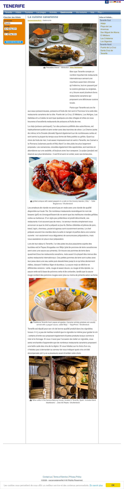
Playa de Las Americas (106, 28)
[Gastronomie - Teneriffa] (115, 1)
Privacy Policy (75, 476)
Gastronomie (66, 12)
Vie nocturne (81, 12)
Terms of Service (60, 476)
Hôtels (18, 12)
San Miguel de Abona (110, 32)
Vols (92, 12)
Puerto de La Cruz (108, 47)
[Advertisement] (48, 87)
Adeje (103, 23)
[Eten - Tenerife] (117, 1)
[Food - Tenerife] (110, 1)
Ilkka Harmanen (76, 67)
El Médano (105, 35)
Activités (53, 12)
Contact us (47, 476)
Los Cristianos (107, 38)
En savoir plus (96, 485)
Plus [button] (100, 12)
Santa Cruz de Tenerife (107, 52)
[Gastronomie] (107, 1)
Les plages (41, 12)
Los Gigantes (106, 41)
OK (113, 485)
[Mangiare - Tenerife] (112, 1)
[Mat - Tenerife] (120, 1)
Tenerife (8, 12)
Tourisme (29, 12)
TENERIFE (14, 6)
